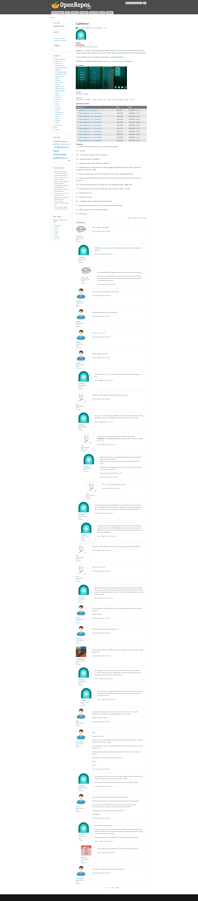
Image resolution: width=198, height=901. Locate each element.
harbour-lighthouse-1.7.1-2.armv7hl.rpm (90, 131)
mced (77, 806)
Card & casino (60, 112)
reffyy (56, 234)
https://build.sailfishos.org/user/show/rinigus (129, 505)
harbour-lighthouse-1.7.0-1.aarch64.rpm (90, 119)
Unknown (58, 97)
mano (77, 721)
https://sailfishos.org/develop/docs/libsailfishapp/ (119, 461)
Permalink (78, 241)
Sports (57, 93)
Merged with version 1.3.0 (61, 197)
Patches (58, 84)
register (135, 218)
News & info (59, 82)
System (58, 95)
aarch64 (56, 141)
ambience (63, 141)
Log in (129, 218)
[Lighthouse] (82, 90)
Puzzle (58, 116)
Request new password (61, 40)
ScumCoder (79, 236)
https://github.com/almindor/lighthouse (112, 57)
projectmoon (58, 225)
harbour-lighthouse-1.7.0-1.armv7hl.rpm (90, 122)
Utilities (58, 99)
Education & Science (61, 74)
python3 (64, 157)
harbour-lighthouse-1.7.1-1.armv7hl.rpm (90, 128)
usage (94, 99)
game (55, 144)
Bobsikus (84, 857)
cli (68, 141)
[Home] (71, 5)
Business (58, 70)
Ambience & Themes (61, 68)
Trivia (57, 123)
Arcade (58, 110)
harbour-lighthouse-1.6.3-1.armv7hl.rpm (90, 113)
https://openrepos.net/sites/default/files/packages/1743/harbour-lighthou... (120, 248)
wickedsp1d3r (80, 878)
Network (58, 80)
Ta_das (78, 618)
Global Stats (93, 13)
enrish (56, 229)
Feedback (110, 13)
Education (58, 114)
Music (57, 78)
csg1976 (78, 638)
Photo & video (59, 87)
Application (59, 63)
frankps (56, 236)
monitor (132, 99)
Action (58, 106)
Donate (102, 13)
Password (56, 32)
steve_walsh (79, 742)
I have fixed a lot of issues (61, 189)
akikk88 (78, 321)
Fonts (56, 127)
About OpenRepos (57, 13)
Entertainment (60, 76)
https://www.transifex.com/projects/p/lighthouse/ (118, 61)
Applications (58, 61)
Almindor (88, 28)
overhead (115, 99)
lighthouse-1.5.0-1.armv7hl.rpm (88, 110)
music (67, 147)
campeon (78, 301)
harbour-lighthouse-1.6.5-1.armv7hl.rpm (90, 116)
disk (105, 99)
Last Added (84, 13)
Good (56, 175)
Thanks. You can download (59, 202)
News (67, 13)
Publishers (75, 13)
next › (113, 887)
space (109, 99)
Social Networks (60, 91)
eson (77, 404)
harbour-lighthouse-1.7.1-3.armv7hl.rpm (90, 137)
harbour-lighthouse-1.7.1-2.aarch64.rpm (90, 134)
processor (88, 99)
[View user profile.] (81, 234)
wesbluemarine (80, 659)
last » (118, 887)
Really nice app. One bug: (61, 181)
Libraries (57, 129)
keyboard (60, 147)
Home (53, 17)
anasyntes (57, 238)
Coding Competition (60, 59)
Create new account (60, 38)
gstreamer (61, 144)
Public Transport (60, 89)
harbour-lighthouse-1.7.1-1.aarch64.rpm (90, 125)
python (57, 157)
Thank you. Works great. (61, 177)
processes (100, 99)
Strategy (58, 121)
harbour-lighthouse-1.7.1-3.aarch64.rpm (90, 140)
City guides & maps (61, 72)
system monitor (80, 99)
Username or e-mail (58, 26)
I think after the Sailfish (61, 185)
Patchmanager (60, 154)
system (127, 99)
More (69, 160)
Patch (56, 150)
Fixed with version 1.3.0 (61, 193)
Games (56, 102)
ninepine (57, 232)
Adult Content (59, 65)
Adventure (58, 108)
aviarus (56, 227)
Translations (58, 125)
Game (57, 104)
